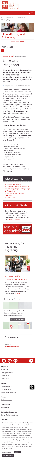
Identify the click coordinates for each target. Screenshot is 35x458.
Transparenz (5, 379)
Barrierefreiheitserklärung (9, 415)
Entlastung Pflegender (7, 20)
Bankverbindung (6, 386)
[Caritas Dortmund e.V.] (17, 5)
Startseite (10, 17)
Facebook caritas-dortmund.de (4, 361)
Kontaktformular (6, 400)
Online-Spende (6, 389)
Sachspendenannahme (8, 392)
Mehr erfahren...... (7, 452)
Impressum (4, 370)
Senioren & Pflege (20, 17)
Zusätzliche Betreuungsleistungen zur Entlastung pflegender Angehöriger (17, 188)
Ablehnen (17, 452)
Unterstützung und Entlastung (13, 36)
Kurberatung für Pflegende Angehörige (16, 277)
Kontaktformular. (14, 219)
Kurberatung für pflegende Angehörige (14, 194)
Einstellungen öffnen (17, 319)
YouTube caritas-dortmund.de (10, 361)
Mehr (18, 293)
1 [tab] (13, 41)
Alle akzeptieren (8, 455)
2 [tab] (17, 41)
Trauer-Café (11, 197)
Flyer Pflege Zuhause (12, 346)
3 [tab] (22, 41)
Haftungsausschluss (7, 373)
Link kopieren (2, 46)
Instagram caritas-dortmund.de (15, 361)
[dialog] (18, 439)
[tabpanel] (17, 32)
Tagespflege (11, 191)
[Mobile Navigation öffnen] (32, 13)
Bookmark (5, 46)
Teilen (2, 50)
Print (8, 46)
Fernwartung (5, 407)
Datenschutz (5, 376)
